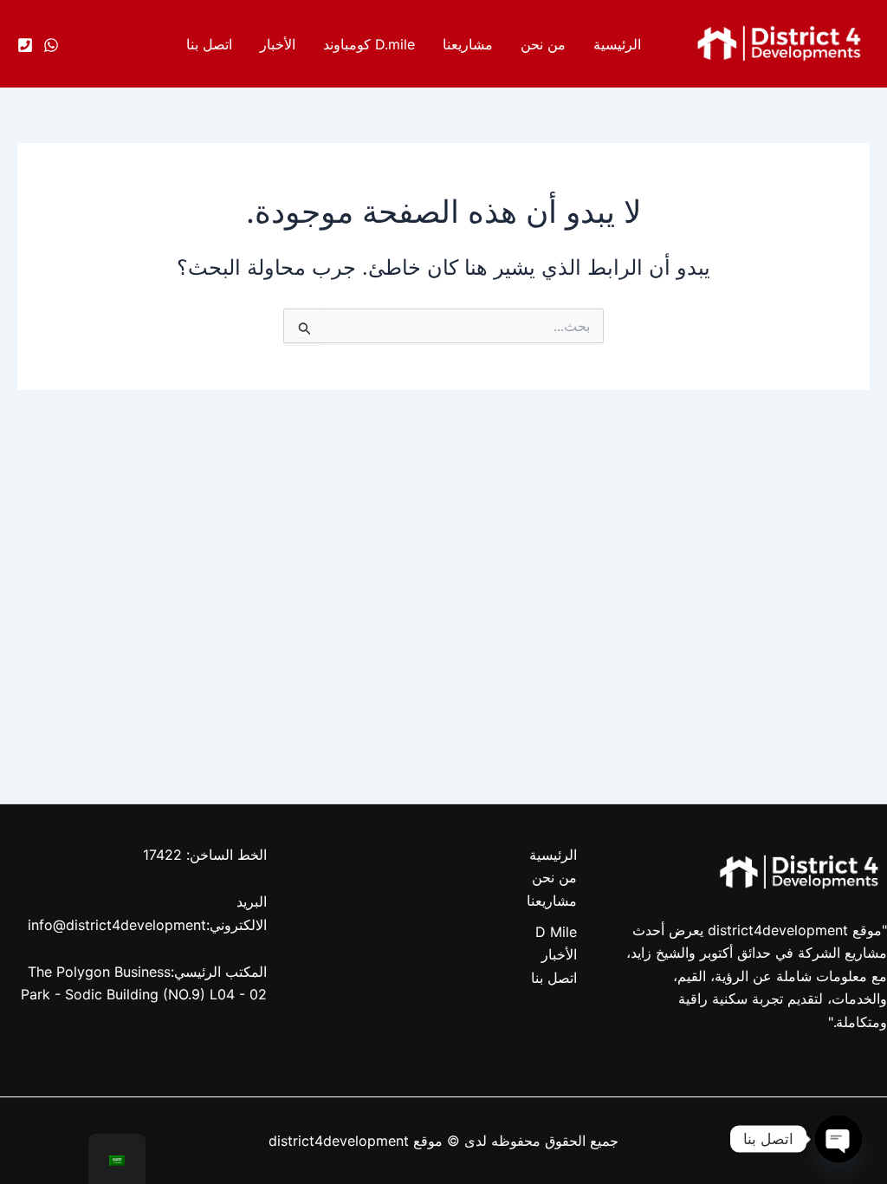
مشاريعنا (468, 44)
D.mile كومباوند (369, 44)
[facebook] (51, 45)
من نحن (543, 44)
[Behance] (25, 45)
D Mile (556, 931)
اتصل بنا (209, 44)
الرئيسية (617, 44)
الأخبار (277, 44)
